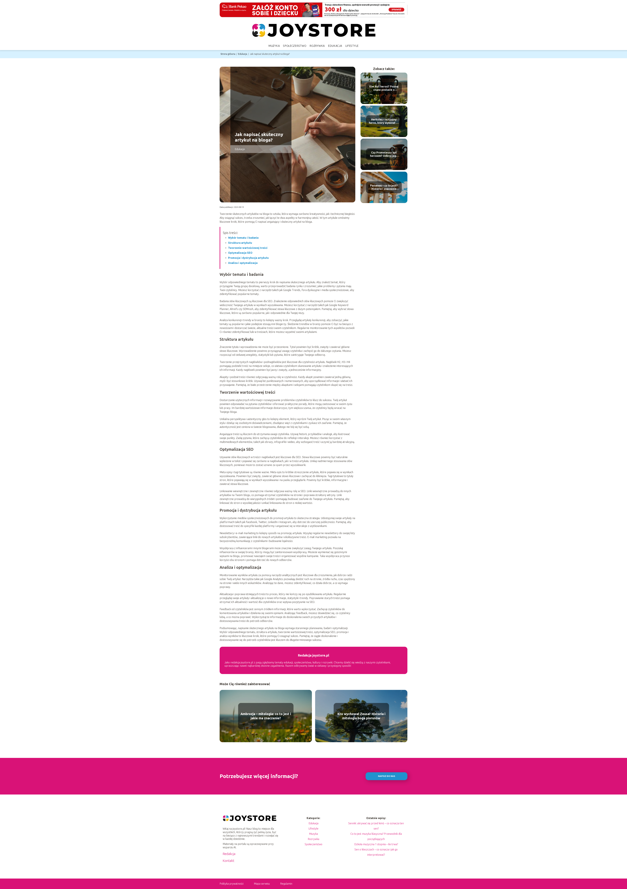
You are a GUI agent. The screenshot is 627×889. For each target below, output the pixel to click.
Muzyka (274, 45)
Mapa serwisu (262, 883)
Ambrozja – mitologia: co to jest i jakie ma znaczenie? (266, 716)
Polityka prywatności (231, 883)
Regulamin (286, 883)
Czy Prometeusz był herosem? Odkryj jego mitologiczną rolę (384, 154)
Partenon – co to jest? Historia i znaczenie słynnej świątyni (384, 187)
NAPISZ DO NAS (386, 776)
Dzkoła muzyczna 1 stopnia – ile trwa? (376, 844)
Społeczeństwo (294, 45)
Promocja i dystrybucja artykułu (248, 257)
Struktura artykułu (240, 242)
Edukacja (335, 45)
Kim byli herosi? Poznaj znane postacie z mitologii (384, 88)
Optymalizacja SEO (240, 252)
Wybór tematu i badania (243, 237)
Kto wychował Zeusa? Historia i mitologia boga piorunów (361, 716)
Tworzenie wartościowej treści (247, 247)
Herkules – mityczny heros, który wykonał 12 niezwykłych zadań (384, 121)
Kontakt (228, 861)
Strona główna (228, 54)
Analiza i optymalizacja (242, 262)
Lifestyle (352, 45)
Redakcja (229, 854)
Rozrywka (317, 45)
